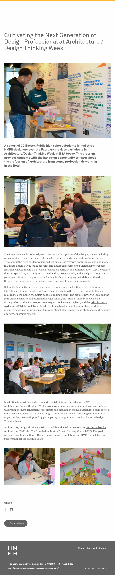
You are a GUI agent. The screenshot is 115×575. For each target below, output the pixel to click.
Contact (102, 548)
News (81, 548)
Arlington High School (48, 298)
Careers (91, 548)
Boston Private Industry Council (68, 431)
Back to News (17, 523)
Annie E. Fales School (79, 298)
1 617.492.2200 (65, 564)
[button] (57, 526)
